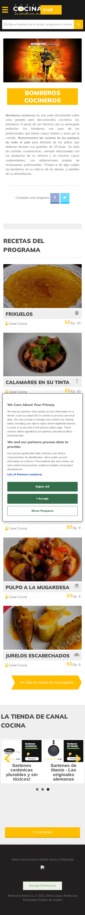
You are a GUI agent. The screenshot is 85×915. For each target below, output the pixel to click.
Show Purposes (42, 510)
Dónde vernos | (50, 859)
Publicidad (67, 859)
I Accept (43, 498)
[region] (42, 457)
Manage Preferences (42, 885)
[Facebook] (55, 198)
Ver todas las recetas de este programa (46, 682)
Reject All (42, 486)
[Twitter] (65, 198)
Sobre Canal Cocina (24, 859)
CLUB (48, 10)
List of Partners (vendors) (24, 474)
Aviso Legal (54, 895)
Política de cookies (50, 900)
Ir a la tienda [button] (42, 832)
